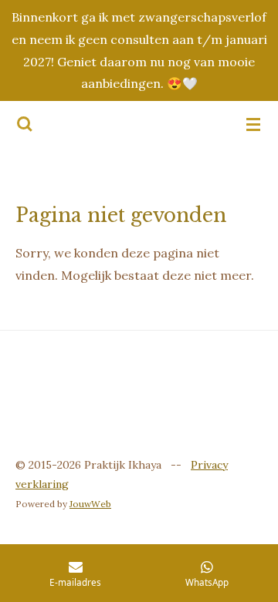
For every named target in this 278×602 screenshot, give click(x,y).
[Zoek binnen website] (25, 124)
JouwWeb (90, 504)
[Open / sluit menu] (253, 124)
